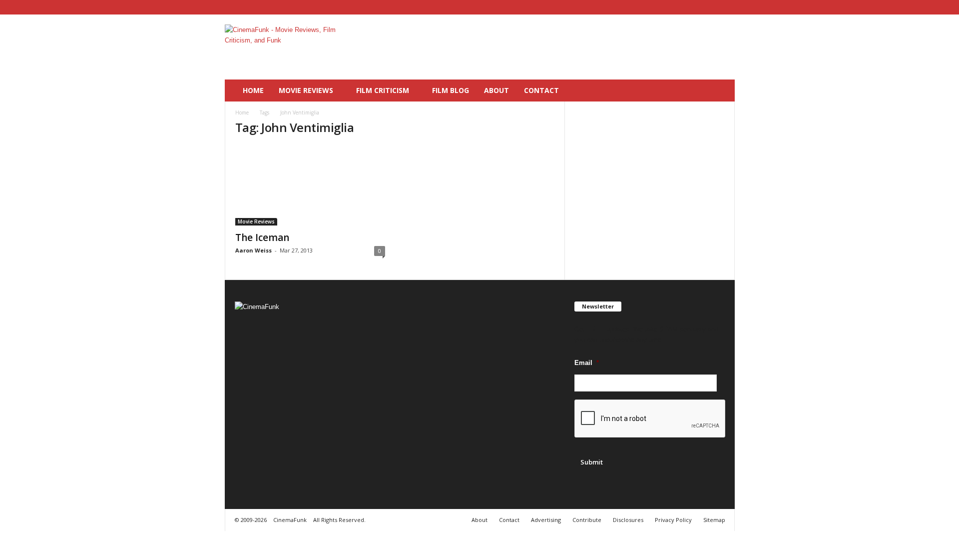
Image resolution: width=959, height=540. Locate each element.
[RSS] (712, 7)
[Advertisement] (553, 47)
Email (586, 362)
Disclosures (628, 520)
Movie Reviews (306, 90)
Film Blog (450, 90)
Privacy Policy (673, 520)
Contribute (586, 520)
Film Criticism (382, 90)
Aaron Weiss (253, 250)
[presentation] (650, 419)
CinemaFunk (290, 520)
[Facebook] (696, 7)
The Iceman (262, 237)
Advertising (546, 520)
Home (253, 90)
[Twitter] (727, 7)
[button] (720, 91)
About (496, 90)
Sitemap (714, 520)
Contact (541, 90)
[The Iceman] (310, 186)
